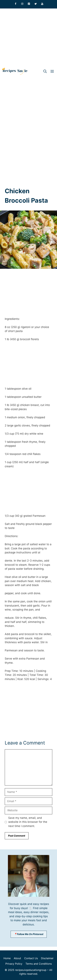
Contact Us (31, 958)
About (17, 958)
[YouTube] (42, 4)
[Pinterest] (29, 4)
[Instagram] (22, 4)
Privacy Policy (13, 963)
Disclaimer (47, 958)
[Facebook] (15, 4)
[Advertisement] (28, 37)
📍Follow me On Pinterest (28, 934)
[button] (45, 71)
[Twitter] (35, 4)
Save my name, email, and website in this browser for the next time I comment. (27, 822)
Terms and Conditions (38, 963)
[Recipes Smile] (15, 71)
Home (7, 958)
